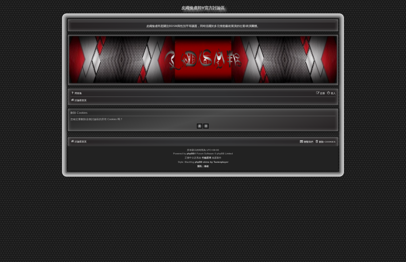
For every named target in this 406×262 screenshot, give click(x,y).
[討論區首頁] (203, 59)
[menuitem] (76, 93)
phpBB (190, 153)
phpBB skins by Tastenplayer (211, 162)
